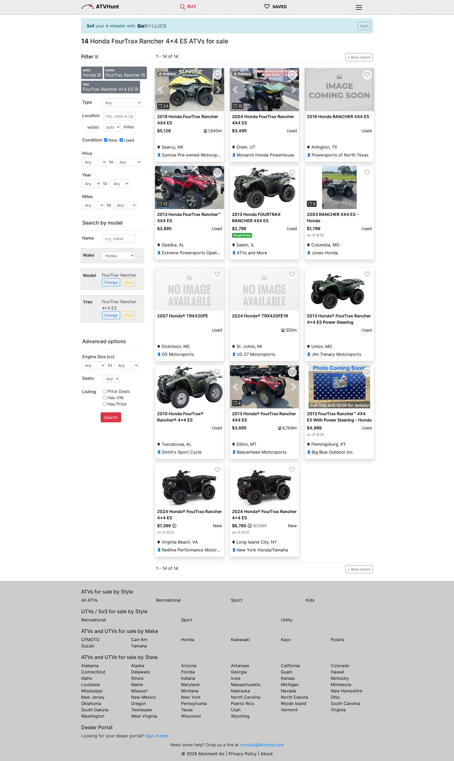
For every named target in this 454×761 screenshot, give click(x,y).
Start (364, 26)
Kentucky (340, 678)
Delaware (140, 671)
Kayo (286, 639)
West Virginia (144, 716)
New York (190, 697)
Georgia (239, 671)
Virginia (338, 709)
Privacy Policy (243, 753)
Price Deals (118, 391)
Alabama (90, 665)
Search (111, 417)
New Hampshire (346, 690)
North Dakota (294, 697)
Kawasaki (240, 639)
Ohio (335, 697)
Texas (187, 709)
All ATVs (89, 600)
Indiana (188, 678)
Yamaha (139, 645)
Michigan (290, 684)
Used (129, 140)
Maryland (190, 684)
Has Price (116, 404)
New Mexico (143, 697)
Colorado (340, 665)
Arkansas (240, 665)
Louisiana (90, 684)
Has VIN (115, 397)
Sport (236, 600)
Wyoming (240, 716)
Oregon (138, 703)
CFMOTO (90, 639)
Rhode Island (293, 703)
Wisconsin (191, 716)
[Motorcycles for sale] (182, 6)
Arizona (188, 665)
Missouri (139, 690)
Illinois (137, 678)
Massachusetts (245, 684)
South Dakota (95, 709)
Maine (137, 684)
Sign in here (156, 735)
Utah (235, 709)
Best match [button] (360, 57)
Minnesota (341, 684)
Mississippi (92, 690)
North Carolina (245, 697)
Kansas (288, 678)
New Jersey (93, 697)
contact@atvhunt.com (262, 744)
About (267, 753)
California (290, 665)
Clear (128, 282)
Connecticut (93, 671)
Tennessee (141, 709)
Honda (187, 639)
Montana (189, 690)
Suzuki (87, 645)
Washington (92, 716)
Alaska (137, 665)
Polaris (337, 639)
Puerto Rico (242, 703)
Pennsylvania (194, 703)
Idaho (86, 678)
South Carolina (345, 703)
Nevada (288, 690)
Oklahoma (91, 703)
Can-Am (139, 639)
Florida (188, 671)
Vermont (289, 709)
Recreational (168, 600)
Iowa (235, 678)
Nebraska (240, 690)
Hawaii (337, 671)
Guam (286, 671)
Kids (310, 600)
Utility (287, 619)
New (113, 140)
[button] (160, 89)
